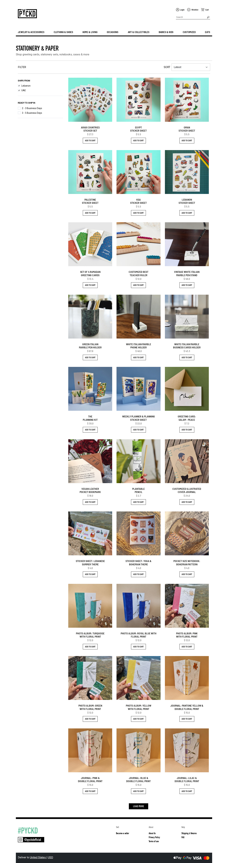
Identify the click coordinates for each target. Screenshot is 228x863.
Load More (138, 806)
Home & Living (89, 32)
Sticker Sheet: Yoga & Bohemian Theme (138, 562)
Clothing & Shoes (63, 32)
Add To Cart (90, 140)
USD (50, 857)
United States (38, 857)
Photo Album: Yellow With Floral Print (138, 707)
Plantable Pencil (138, 490)
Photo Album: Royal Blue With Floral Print (138, 635)
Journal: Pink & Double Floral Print (90, 779)
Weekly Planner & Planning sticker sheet (138, 418)
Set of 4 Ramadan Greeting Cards (90, 273)
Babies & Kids (166, 32)
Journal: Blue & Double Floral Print (138, 779)
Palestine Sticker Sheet (90, 201)
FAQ (182, 837)
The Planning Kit (90, 418)
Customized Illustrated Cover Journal (186, 490)
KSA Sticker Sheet (138, 201)
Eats (207, 32)
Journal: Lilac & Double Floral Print (187, 779)
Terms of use (154, 841)
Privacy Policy (154, 837)
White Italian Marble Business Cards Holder (187, 346)
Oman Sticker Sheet (187, 129)
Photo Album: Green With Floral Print (90, 707)
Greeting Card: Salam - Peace (187, 418)
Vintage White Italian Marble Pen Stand (186, 273)
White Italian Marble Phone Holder (138, 346)
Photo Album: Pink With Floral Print (187, 635)
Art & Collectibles (138, 32)
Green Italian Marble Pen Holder (90, 346)
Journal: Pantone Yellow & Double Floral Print (186, 707)
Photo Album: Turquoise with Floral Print (90, 635)
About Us (152, 833)
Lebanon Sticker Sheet (187, 201)
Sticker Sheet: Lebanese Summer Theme (90, 562)
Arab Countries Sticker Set (90, 129)
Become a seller (122, 833)
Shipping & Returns (189, 833)
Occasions (112, 32)
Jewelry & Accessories (31, 32)
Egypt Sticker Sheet (138, 129)
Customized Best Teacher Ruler (138, 273)
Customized (189, 32)
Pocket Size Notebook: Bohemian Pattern (186, 562)
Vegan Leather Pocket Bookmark (90, 490)
